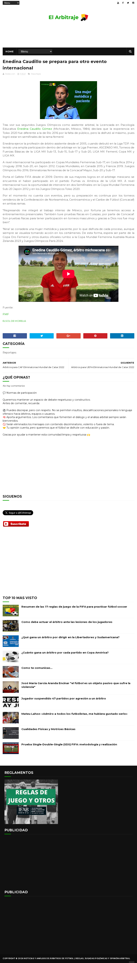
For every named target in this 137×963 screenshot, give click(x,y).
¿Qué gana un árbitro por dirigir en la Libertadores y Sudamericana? (70, 637)
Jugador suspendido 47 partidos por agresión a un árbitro (63, 698)
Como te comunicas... (36, 668)
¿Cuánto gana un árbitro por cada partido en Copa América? (65, 652)
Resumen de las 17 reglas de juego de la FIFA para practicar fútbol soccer (74, 606)
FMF (6, 314)
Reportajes (36, 74)
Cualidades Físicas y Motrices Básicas (48, 729)
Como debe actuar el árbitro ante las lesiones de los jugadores (66, 622)
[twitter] (128, 3)
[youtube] (118, 3)
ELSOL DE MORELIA (14, 320)
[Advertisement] (68, 36)
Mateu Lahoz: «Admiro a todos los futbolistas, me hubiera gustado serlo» (74, 713)
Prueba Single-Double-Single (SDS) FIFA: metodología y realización (69, 744)
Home (10, 51)
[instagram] (133, 3)
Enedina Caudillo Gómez (34, 128)
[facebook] (123, 3)
